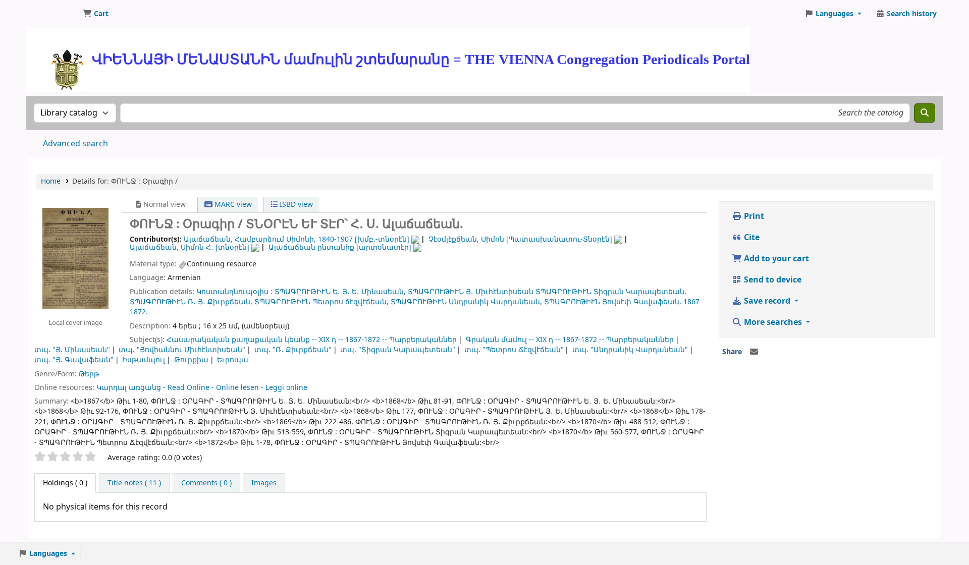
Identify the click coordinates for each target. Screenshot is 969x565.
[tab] (134, 483)
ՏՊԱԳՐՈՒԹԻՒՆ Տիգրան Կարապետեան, (610, 292)
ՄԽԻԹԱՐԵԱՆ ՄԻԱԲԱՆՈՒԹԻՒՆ (53, 14)
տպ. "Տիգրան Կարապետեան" (397, 350)
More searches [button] (773, 322)
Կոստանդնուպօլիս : (234, 292)
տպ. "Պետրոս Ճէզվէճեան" (514, 350)
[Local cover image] (75, 258)
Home (51, 181)
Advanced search (75, 144)
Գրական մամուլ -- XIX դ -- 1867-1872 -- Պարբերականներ (570, 339)
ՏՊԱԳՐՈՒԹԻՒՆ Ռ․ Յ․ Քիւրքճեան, (191, 302)
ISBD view (295, 204)
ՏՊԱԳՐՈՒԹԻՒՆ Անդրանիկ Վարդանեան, (466, 302)
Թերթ (89, 374)
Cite (751, 238)
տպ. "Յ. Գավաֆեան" (74, 360)
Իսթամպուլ (143, 360)
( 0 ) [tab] (65, 483)
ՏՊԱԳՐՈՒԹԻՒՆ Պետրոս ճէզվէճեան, (321, 302)
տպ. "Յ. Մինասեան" (72, 350)
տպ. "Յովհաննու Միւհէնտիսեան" (182, 350)
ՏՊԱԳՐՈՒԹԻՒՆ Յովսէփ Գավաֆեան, (612, 302)
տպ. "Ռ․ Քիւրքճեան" (293, 350)
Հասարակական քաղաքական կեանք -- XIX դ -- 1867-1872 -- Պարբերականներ (312, 339)
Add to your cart (775, 259)
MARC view (232, 204)
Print (753, 216)
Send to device (771, 280)
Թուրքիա (191, 360)
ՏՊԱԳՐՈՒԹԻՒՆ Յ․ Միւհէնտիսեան (470, 292)
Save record (767, 301)
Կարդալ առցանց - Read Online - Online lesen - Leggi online (201, 387)
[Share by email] (754, 352)
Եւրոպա (232, 360)
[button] (96, 14)
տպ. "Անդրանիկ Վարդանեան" (630, 350)
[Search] (924, 113)
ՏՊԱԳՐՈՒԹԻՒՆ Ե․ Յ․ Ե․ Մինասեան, (340, 292)
